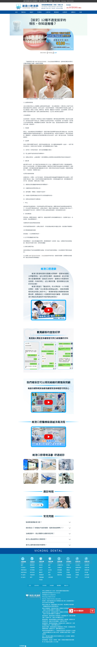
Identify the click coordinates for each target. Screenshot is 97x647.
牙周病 (68, 572)
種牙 (22, 565)
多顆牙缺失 (24, 572)
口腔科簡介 (36, 585)
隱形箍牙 (32, 565)
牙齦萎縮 (68, 577)
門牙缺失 (23, 567)
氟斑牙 (41, 572)
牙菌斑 (77, 574)
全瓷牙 (41, 570)
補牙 (49, 565)
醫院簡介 (23, 12)
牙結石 (77, 572)
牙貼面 (41, 579)
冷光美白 (77, 565)
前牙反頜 (32, 572)
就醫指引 (73, 12)
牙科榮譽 (52, 585)
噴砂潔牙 (77, 570)
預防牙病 (59, 574)
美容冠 (41, 565)
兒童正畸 (87, 567)
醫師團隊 (59, 585)
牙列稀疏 (32, 570)
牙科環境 (44, 585)
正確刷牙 (59, 567)
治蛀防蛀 (87, 565)
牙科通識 (59, 570)
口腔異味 (59, 572)
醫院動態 (56, 12)
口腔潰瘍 (50, 577)
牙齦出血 (68, 567)
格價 (80, 12)
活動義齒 (41, 577)
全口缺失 (23, 577)
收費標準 (65, 12)
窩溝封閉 (87, 570)
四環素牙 (41, 574)
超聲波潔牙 (78, 567)
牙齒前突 (32, 574)
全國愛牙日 (60, 565)
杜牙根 (50, 570)
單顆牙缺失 (24, 570)
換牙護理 (87, 574)
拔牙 (55, 52)
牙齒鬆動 (68, 574)
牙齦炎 (68, 570)
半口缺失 (23, 574)
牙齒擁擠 (32, 567)
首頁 (16, 12)
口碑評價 (48, 12)
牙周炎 (68, 565)
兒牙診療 (87, 577)
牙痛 (49, 574)
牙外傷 (86, 572)
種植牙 (31, 12)
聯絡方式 (66, 585)
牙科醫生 (39, 12)
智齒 (49, 567)
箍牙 (31, 577)
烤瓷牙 (41, 567)
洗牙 (76, 577)
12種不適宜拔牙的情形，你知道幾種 (44, 61)
